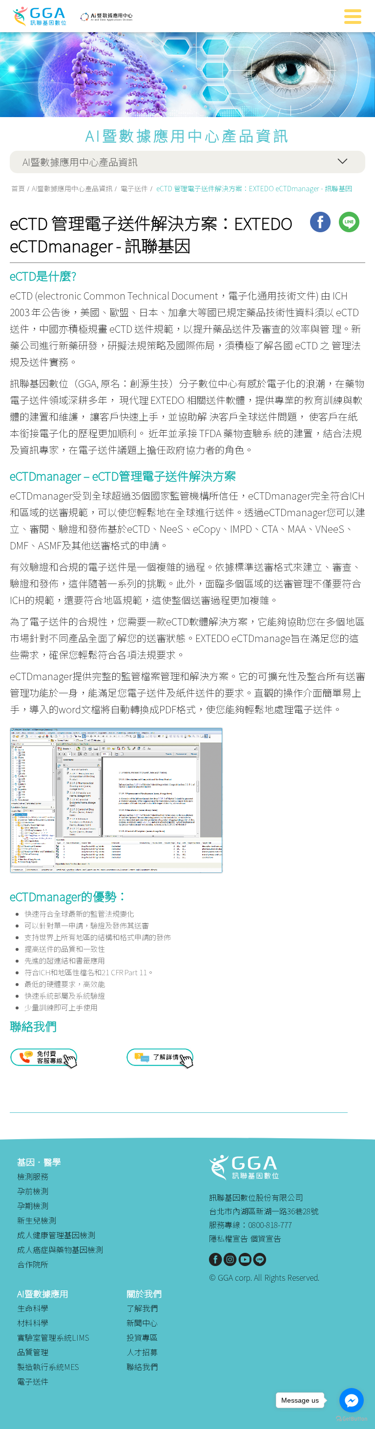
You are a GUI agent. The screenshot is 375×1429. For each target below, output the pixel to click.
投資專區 (142, 1337)
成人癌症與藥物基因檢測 (60, 1249)
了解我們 (142, 1308)
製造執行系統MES (48, 1366)
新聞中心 (142, 1322)
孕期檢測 (32, 1205)
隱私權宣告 (228, 1238)
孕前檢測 (32, 1191)
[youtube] (244, 1259)
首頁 (18, 188)
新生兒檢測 (36, 1220)
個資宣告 (265, 1238)
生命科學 (32, 1308)
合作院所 (32, 1264)
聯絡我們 (142, 1366)
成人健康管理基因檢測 (56, 1235)
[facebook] (320, 222)
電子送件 (134, 188)
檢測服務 (32, 1176)
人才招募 (142, 1352)
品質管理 (32, 1352)
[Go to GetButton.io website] (351, 1419)
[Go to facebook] (351, 1400)
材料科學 (32, 1322)
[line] (349, 222)
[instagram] (230, 1259)
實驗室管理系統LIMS (53, 1337)
